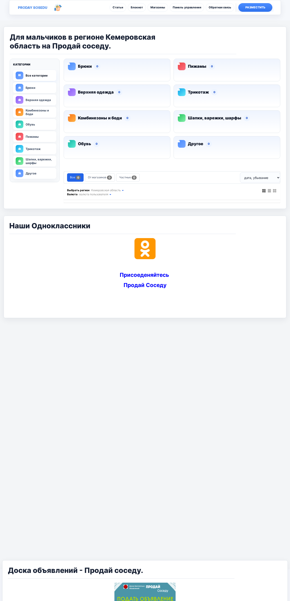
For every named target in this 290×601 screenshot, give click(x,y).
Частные (127, 177)
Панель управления (187, 7)
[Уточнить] (122, 190)
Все (74, 177)
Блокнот (137, 7)
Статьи (118, 7)
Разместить (255, 7)
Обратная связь (220, 7)
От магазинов (99, 177)
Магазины (157, 7)
